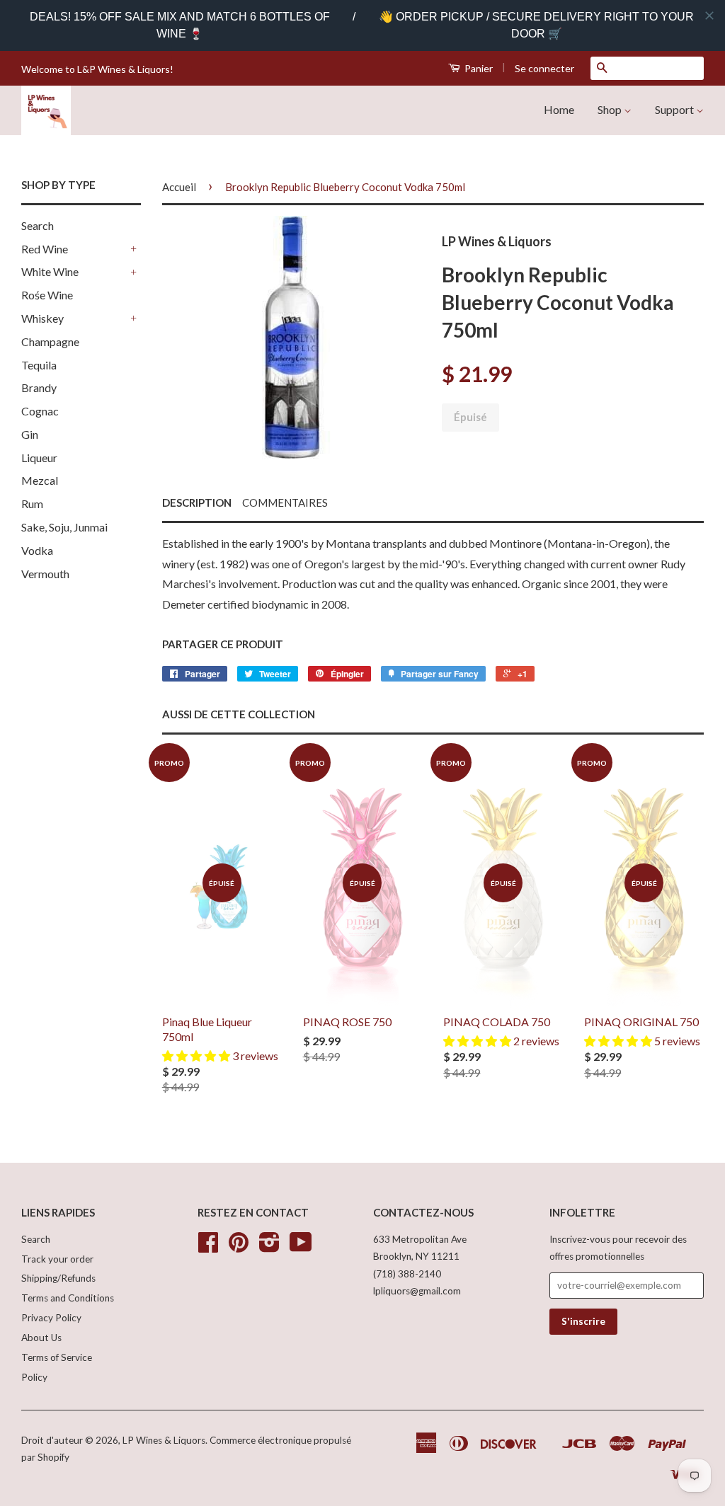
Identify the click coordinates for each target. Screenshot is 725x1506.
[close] (709, 15)
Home (559, 109)
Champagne (50, 341)
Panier (477, 68)
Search (37, 225)
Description (197, 502)
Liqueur (39, 457)
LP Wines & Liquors (163, 1440)
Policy (34, 1377)
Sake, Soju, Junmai (64, 527)
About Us (41, 1337)
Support (675, 109)
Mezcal (39, 480)
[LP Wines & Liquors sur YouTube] (301, 1247)
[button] (197, 1055)
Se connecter (544, 68)
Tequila (39, 365)
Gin (29, 434)
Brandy (39, 387)
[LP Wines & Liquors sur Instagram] (269, 1247)
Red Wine (44, 248)
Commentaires (285, 502)
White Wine (50, 271)
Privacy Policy (51, 1317)
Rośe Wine (47, 294)
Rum (32, 503)
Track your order (57, 1259)
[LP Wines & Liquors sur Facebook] (208, 1247)
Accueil (179, 186)
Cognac (40, 411)
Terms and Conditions (67, 1298)
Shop (611, 109)
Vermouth (45, 573)
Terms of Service (56, 1357)
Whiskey (42, 318)
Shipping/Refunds (58, 1278)
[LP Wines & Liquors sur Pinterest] (238, 1247)
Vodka (37, 550)
